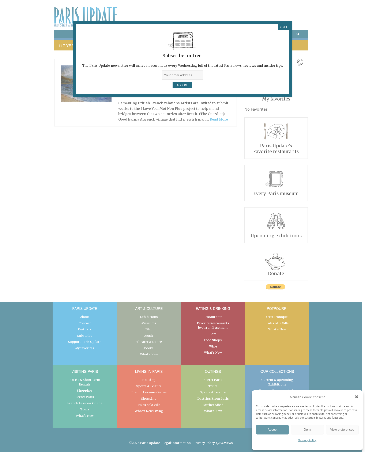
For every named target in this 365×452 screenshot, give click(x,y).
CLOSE (283, 27)
